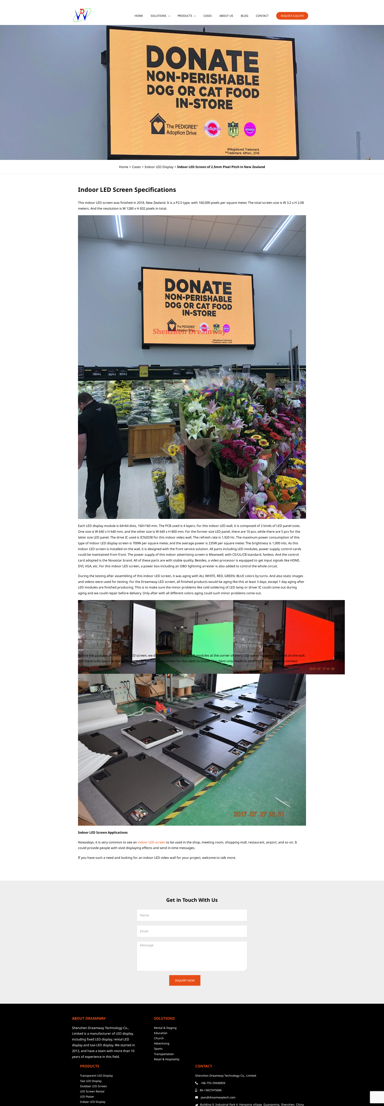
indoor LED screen (151, 842)
